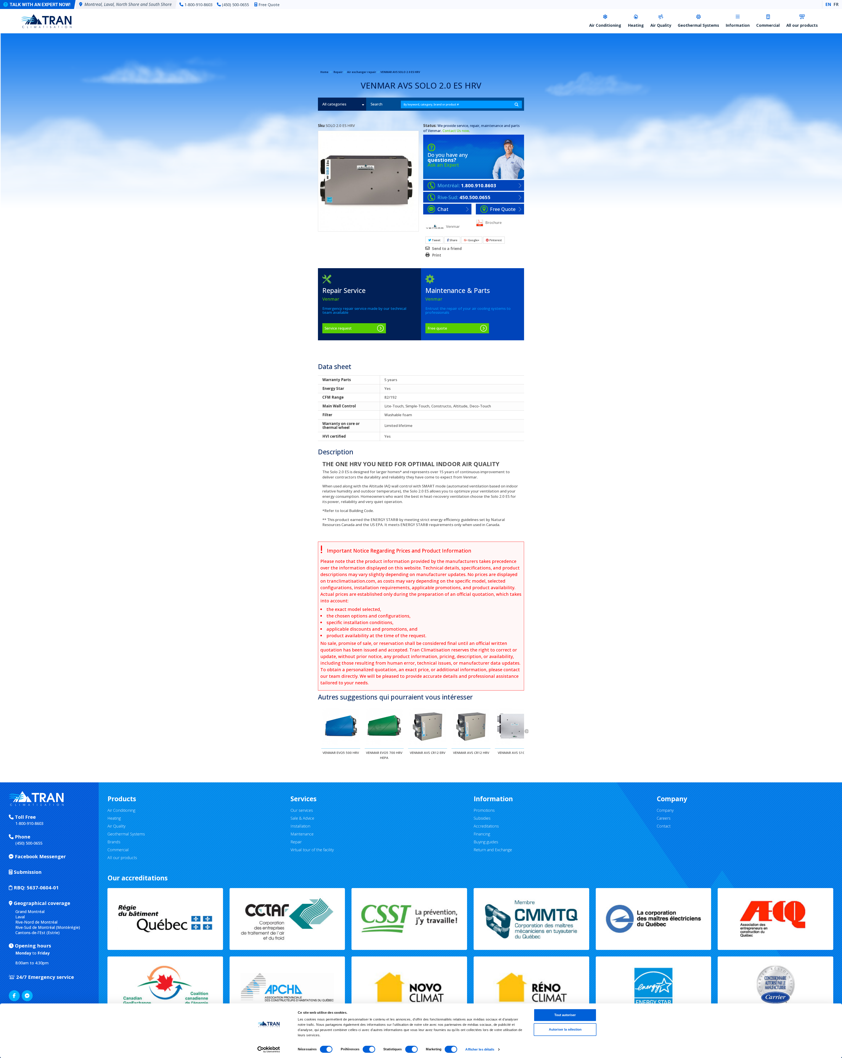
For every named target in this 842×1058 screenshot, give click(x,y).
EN (828, 4)
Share (453, 240)
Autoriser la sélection (565, 1029)
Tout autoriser (565, 1015)
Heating (636, 25)
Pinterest (495, 240)
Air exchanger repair (361, 72)
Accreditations (486, 826)
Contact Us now (455, 130)
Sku (321, 126)
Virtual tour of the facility (312, 849)
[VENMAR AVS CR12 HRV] (471, 726)
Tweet (436, 240)
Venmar (434, 130)
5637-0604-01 (36, 887)
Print (436, 255)
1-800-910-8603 (198, 5)
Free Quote (269, 5)
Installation (300, 826)
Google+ (473, 240)
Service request (338, 328)
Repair (338, 72)
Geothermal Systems (698, 25)
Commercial (768, 25)
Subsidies (482, 818)
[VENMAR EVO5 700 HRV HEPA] (384, 726)
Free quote (437, 328)
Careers (664, 818)
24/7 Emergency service (44, 977)
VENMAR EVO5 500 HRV (341, 752)
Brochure (493, 222)
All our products (802, 25)
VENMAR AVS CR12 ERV (427, 752)
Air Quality (660, 25)
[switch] (369, 1049)
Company (665, 810)
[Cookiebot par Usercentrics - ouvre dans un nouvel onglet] (269, 1049)
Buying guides (486, 841)
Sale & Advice (302, 818)
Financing (482, 834)
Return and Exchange (493, 849)
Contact (664, 826)
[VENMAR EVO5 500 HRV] (340, 726)
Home (324, 72)
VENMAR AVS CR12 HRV (471, 752)
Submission (27, 872)
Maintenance (302, 834)
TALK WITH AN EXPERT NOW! (40, 4)
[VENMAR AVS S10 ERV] (514, 726)
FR (835, 4)
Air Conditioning (605, 25)
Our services (302, 810)
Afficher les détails (479, 1049)
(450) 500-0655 (235, 5)
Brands (113, 841)
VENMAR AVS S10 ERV (514, 752)
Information (738, 25)
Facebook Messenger (40, 856)
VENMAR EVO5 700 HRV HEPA (384, 755)
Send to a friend (447, 248)
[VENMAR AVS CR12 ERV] (427, 726)
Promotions (484, 810)
